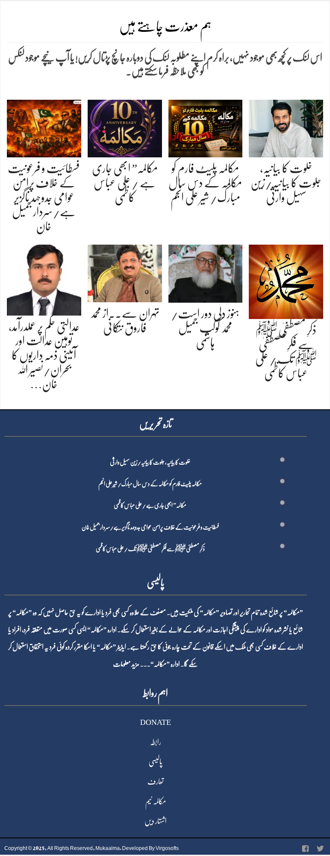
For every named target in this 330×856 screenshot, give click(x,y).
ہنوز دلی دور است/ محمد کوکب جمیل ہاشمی (205, 328)
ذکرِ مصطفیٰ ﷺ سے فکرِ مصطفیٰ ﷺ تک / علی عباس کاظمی (150, 548)
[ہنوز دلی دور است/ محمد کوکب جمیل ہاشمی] (205, 272)
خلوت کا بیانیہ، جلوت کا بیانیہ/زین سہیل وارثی (286, 182)
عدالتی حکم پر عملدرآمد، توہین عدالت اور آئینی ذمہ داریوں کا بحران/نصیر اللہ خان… (44, 356)
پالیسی (155, 761)
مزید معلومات (126, 664)
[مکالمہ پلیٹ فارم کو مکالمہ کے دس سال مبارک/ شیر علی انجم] (205, 127)
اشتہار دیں (155, 821)
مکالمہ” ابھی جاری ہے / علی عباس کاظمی (125, 182)
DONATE (155, 722)
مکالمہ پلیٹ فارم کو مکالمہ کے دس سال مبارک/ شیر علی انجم (205, 182)
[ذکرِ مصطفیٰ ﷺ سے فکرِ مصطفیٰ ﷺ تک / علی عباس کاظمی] (286, 280)
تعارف (155, 781)
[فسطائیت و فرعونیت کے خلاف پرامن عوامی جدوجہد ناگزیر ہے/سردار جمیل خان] (44, 127)
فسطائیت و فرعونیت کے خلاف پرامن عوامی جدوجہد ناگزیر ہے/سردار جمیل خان (44, 197)
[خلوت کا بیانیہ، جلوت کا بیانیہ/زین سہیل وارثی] (286, 127)
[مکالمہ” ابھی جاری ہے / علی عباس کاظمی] (125, 127)
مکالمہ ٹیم (155, 801)
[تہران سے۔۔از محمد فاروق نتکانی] (125, 272)
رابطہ (155, 742)
